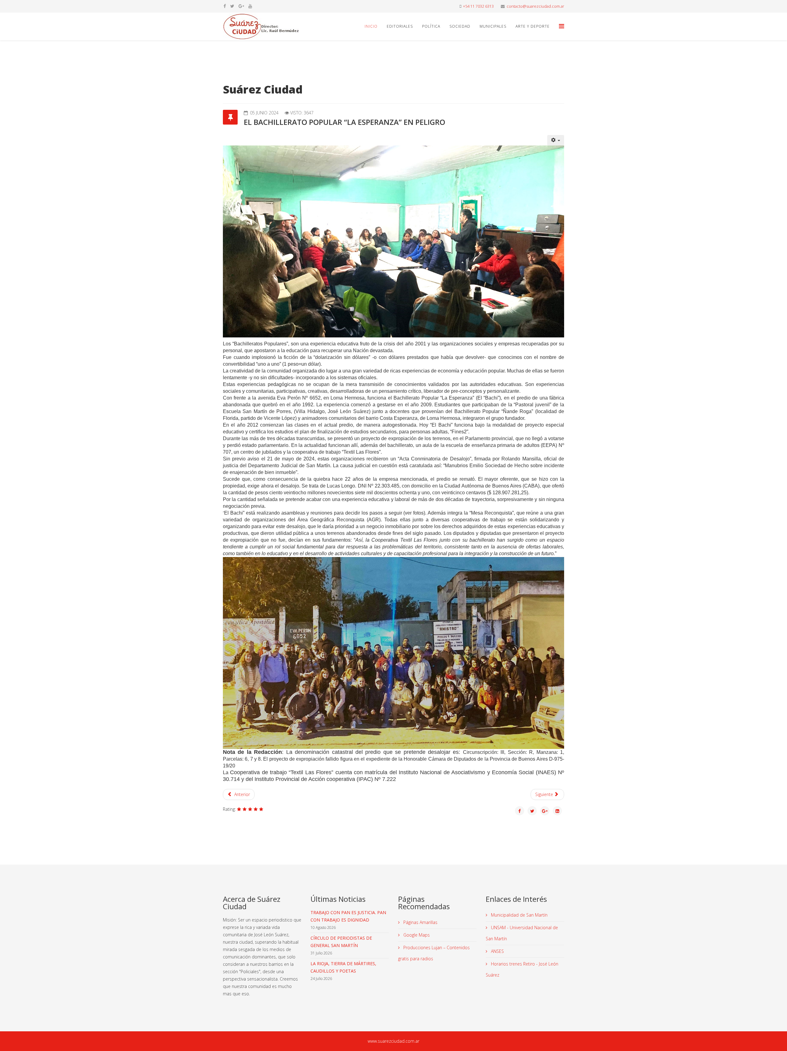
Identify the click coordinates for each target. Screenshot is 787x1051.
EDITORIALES (400, 26)
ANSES (497, 951)
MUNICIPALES (493, 26)
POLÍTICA (431, 26)
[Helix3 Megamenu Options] (561, 26)
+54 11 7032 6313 (478, 6)
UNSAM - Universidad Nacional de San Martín (522, 933)
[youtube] (250, 6)
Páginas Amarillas (419, 922)
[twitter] (232, 6)
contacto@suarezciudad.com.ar (535, 6)
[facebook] (224, 6)
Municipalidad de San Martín (519, 915)
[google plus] (241, 6)
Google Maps (416, 935)
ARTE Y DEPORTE (533, 26)
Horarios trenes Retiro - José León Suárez (522, 969)
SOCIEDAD (459, 26)
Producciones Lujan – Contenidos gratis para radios (434, 953)
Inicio (371, 26)
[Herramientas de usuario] (555, 140)
